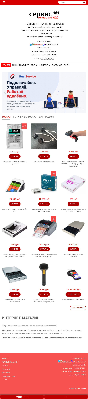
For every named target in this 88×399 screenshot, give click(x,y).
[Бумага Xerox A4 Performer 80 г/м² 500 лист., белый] (73, 184)
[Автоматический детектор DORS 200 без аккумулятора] (44, 229)
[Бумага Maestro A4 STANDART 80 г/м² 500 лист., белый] (15, 229)
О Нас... (5, 380)
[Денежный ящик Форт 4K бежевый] (73, 229)
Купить (14, 156)
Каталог (6, 65)
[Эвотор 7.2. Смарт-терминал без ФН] (15, 184)
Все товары (78, 308)
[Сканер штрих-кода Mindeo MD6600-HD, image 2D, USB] (44, 274)
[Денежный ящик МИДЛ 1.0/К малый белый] (15, 274)
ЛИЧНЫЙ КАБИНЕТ (20, 65)
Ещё (66, 65)
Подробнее (73, 294)
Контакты (45, 65)
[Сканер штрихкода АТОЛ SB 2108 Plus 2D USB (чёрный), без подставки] (73, 136)
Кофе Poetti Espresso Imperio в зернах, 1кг (14, 162)
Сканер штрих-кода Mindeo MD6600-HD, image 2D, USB (44, 300)
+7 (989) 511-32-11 (50, 55)
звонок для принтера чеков (44, 161)
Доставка (57, 65)
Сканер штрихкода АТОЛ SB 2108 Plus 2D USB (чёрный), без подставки (73, 163)
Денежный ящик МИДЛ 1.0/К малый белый (15, 300)
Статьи (34, 65)
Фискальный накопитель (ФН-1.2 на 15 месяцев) (44, 210)
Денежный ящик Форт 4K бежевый (73, 255)
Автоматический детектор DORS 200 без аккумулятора (44, 255)
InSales (83, 388)
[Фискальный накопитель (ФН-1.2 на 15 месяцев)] (44, 184)
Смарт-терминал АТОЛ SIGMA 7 (73, 299)
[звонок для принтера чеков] (44, 136)
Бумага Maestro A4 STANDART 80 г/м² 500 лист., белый (15, 255)
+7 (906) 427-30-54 (49, 51)
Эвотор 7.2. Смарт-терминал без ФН (14, 210)
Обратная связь (8, 376)
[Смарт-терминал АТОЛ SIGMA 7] (73, 274)
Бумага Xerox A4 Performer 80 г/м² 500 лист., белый (73, 210)
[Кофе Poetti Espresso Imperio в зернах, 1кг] (15, 136)
